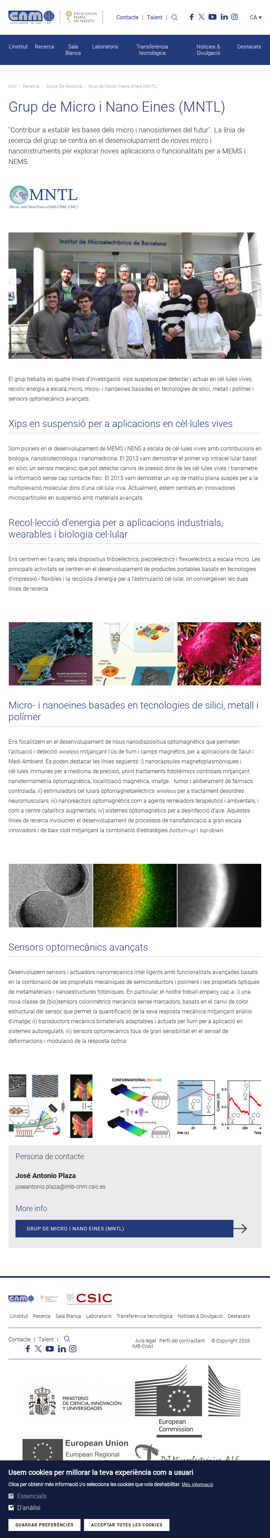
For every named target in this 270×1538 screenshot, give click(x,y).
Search (174, 17)
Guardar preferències (44, 1525)
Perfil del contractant (182, 1340)
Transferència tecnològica (152, 50)
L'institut (18, 47)
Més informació (197, 1484)
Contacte (127, 17)
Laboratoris (105, 47)
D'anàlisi (28, 1507)
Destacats (249, 47)
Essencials (31, 1496)
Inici (12, 86)
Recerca (44, 47)
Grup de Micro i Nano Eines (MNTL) (75, 1228)
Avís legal (145, 1340)
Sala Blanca (73, 50)
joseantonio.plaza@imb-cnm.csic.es (60, 1186)
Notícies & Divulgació (208, 50)
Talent (154, 17)
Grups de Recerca (64, 86)
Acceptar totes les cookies (126, 1525)
